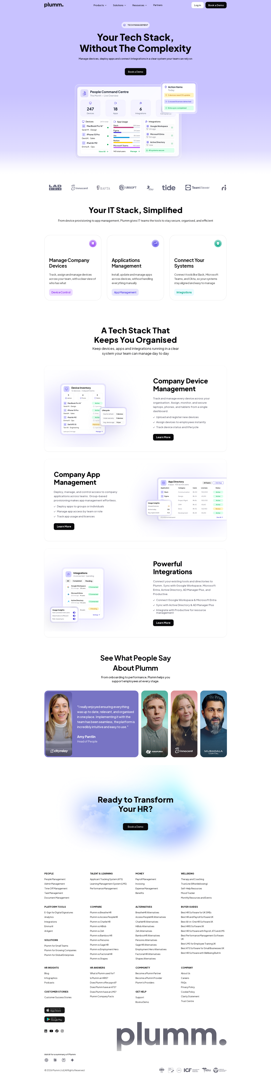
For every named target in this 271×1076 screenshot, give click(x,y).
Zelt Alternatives (144, 931)
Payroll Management (146, 879)
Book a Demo (216, 5)
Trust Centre (187, 1001)
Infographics (50, 978)
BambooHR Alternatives (148, 935)
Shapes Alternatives (146, 958)
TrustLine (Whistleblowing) (194, 883)
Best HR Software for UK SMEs (196, 912)
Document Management (56, 897)
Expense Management (147, 888)
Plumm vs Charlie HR (100, 921)
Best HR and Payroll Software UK (197, 917)
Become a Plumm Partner (148, 973)
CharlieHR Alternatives (147, 921)
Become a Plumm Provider (149, 978)
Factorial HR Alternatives (148, 954)
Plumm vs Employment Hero (104, 949)
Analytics (49, 917)
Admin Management (54, 883)
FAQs (183, 982)
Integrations (50, 921)
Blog (46, 973)
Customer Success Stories (58, 997)
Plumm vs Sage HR (99, 944)
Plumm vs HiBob (98, 926)
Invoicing (140, 883)
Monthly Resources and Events (196, 897)
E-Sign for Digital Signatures (58, 912)
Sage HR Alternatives (146, 944)
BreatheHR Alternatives (147, 912)
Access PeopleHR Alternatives (151, 917)
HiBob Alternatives (145, 926)
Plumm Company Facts (102, 996)
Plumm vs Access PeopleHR (104, 917)
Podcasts (49, 982)
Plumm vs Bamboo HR (101, 935)
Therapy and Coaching (192, 879)
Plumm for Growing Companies (60, 950)
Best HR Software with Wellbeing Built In (201, 953)
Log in (197, 5)
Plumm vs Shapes (99, 958)
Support (140, 997)
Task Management (53, 893)
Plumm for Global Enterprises (59, 955)
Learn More (163, 437)
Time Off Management (55, 888)
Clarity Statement (190, 996)
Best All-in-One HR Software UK (197, 921)
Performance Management (104, 888)
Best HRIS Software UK (192, 926)
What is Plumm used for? (102, 973)
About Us (185, 973)
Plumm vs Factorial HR (101, 954)
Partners (157, 4)
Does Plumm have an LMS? (103, 992)
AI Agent (48, 931)
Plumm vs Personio (99, 940)
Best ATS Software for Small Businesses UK (202, 948)
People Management (55, 879)
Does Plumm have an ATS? (103, 987)
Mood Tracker (188, 893)
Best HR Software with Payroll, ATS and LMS (203, 931)
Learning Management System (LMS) (108, 883)
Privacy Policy (188, 987)
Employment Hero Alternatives (151, 949)
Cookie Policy (188, 992)
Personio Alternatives (146, 940)
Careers (185, 978)
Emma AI (48, 926)
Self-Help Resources (191, 888)
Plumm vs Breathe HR (101, 912)
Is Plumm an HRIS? (99, 978)
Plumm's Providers (145, 982)
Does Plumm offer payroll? (103, 982)
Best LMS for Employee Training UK (198, 943)
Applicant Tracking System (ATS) (106, 879)
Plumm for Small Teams (56, 945)
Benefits (140, 893)
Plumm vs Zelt (97, 931)
